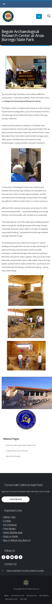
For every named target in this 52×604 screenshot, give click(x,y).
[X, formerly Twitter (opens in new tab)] (8, 557)
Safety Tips (9, 517)
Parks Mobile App (12, 532)
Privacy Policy (32, 596)
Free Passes (9, 528)
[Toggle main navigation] (39, 16)
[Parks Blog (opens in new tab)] (20, 557)
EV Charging (10, 524)
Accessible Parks (11, 599)
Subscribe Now (20, 499)
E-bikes (7, 520)
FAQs (7, 596)
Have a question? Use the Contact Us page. (25, 570)
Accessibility (44, 596)
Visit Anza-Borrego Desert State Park (21, 445)
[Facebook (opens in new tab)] (3, 557)
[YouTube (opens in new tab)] (12, 557)
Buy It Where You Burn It (17, 540)
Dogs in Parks (10, 536)
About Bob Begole (13, 456)
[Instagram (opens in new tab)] (16, 557)
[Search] (47, 16)
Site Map (24, 599)
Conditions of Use (18, 596)
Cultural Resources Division (17, 450)
